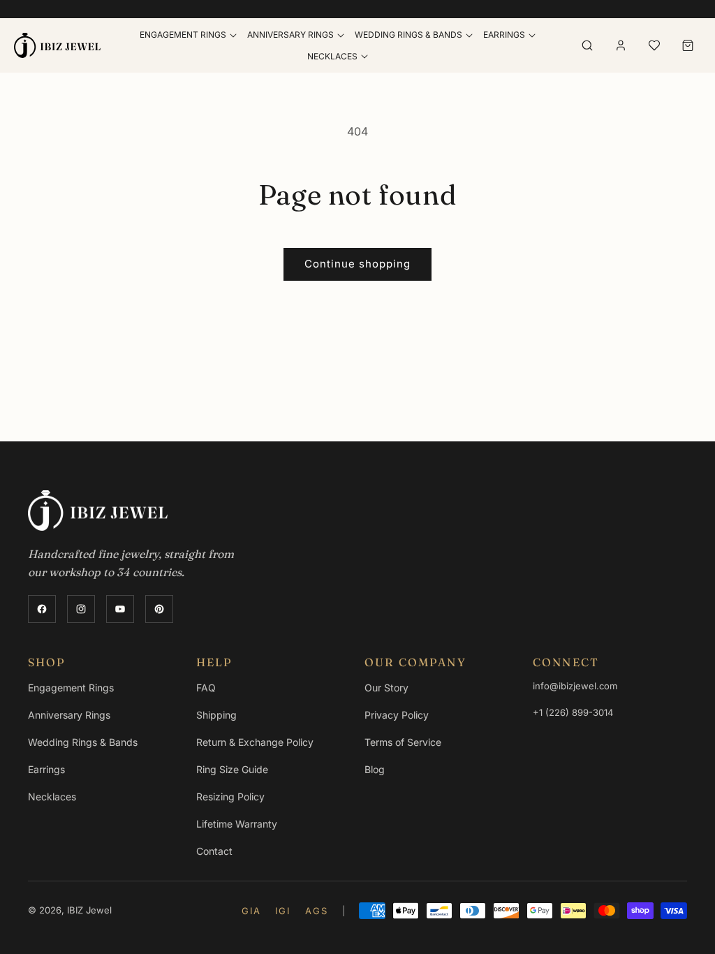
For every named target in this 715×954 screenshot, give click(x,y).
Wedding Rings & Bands (83, 742)
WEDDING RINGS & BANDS (408, 34)
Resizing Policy (230, 796)
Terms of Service (402, 742)
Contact (214, 851)
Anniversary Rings (69, 715)
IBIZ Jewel (89, 910)
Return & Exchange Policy (255, 742)
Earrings (504, 34)
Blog (374, 769)
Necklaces (332, 56)
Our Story (386, 688)
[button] (188, 35)
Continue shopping (357, 263)
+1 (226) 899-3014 (573, 712)
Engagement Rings (71, 688)
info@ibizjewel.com (575, 685)
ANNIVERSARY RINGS (290, 34)
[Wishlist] (654, 45)
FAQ (206, 688)
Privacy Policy (396, 715)
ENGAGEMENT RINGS (183, 34)
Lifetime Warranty (236, 824)
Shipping (216, 715)
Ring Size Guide (232, 769)
